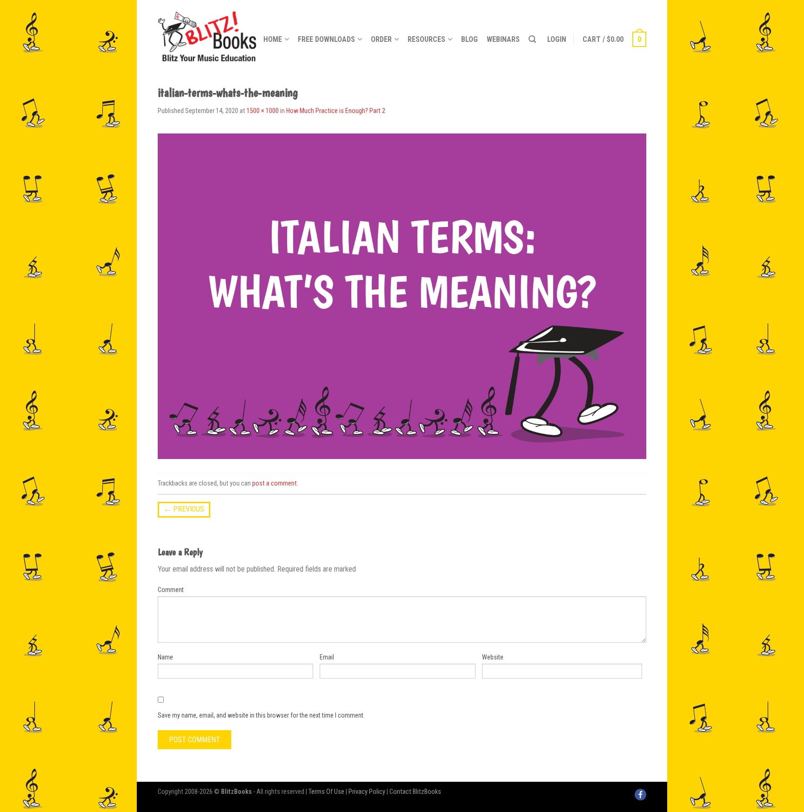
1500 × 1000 (263, 111)
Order (381, 39)
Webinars (503, 39)
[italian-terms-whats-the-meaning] (402, 295)
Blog (469, 39)
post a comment (274, 483)
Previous (184, 509)
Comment (171, 589)
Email (327, 657)
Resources (426, 39)
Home (272, 39)
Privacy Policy (366, 792)
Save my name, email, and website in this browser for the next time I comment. (261, 715)
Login (556, 39)
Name (165, 657)
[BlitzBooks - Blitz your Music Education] (207, 35)
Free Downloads (326, 39)
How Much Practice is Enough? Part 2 (335, 111)
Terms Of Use (326, 792)
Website (492, 657)
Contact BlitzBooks (415, 792)
